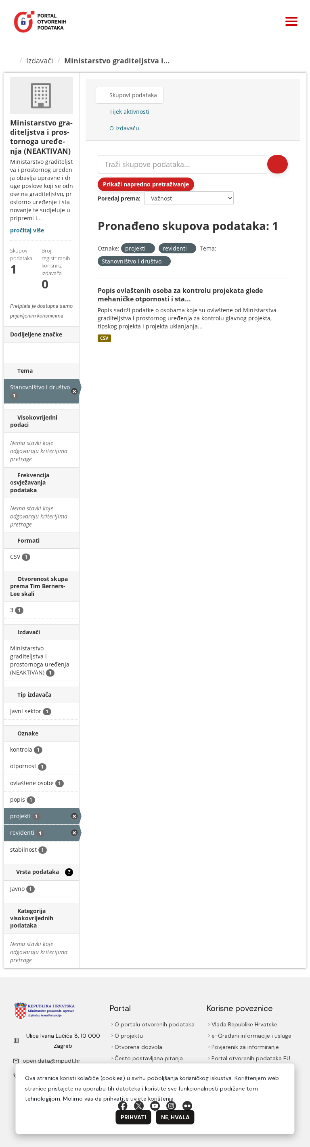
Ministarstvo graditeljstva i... (117, 60)
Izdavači (39, 60)
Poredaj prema (118, 198)
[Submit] (277, 164)
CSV (104, 338)
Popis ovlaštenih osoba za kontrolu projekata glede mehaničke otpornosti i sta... (180, 294)
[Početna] (12, 60)
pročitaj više (27, 230)
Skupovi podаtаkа (132, 95)
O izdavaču (123, 128)
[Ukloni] (149, 249)
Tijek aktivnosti (128, 111)
